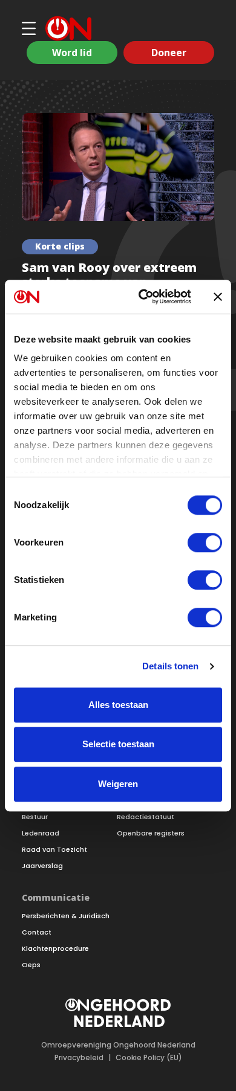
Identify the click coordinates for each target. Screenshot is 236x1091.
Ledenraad (40, 833)
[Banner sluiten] (218, 296)
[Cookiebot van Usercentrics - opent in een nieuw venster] (143, 296)
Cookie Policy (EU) (149, 1057)
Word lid (72, 52)
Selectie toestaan (118, 744)
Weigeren (118, 784)
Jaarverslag (42, 866)
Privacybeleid (78, 1057)
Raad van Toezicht (54, 849)
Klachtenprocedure (55, 948)
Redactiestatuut (145, 817)
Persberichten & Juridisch (66, 916)
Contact (36, 932)
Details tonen (170, 666)
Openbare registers (151, 833)
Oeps (31, 965)
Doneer (168, 52)
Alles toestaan (118, 705)
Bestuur (35, 817)
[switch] (205, 542)
